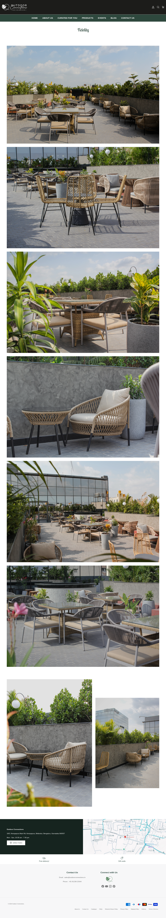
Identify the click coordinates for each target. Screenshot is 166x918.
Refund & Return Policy (111, 909)
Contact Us (85, 909)
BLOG (114, 18)
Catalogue (94, 909)
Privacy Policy (124, 909)
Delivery (144, 909)
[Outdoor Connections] (15, 7)
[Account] (152, 7)
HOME (35, 18)
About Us (77, 909)
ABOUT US (47, 18)
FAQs (100, 909)
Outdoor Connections (18, 903)
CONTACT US (127, 18)
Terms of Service (153, 909)
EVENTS (102, 18)
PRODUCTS (87, 18)
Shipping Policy (135, 909)
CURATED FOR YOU (67, 18)
